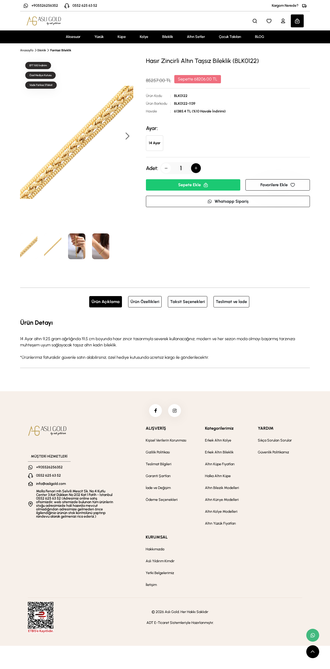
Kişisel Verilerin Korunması (166, 440)
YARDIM (266, 428)
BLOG (259, 37)
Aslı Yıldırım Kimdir (160, 561)
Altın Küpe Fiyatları (220, 464)
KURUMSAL (157, 537)
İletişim (151, 585)
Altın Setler (196, 37)
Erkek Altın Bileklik (219, 452)
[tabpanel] (165, 339)
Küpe (122, 37)
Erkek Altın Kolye (218, 440)
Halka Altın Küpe (218, 476)
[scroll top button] (312, 651)
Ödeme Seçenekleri (162, 499)
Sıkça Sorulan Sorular (275, 440)
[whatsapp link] (312, 635)
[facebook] (155, 410)
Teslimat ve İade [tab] (231, 301)
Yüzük (99, 37)
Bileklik (167, 37)
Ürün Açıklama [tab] (106, 301)
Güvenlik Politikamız (273, 452)
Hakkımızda (155, 549)
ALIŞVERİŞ (156, 428)
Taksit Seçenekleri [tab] (187, 301)
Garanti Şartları (158, 476)
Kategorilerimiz (219, 428)
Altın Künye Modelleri (222, 499)
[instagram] (174, 410)
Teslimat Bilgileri (158, 464)
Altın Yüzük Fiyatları (220, 523)
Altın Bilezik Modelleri (222, 488)
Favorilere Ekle (274, 184)
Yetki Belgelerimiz (160, 573)
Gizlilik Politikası (158, 452)
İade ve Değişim (158, 488)
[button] (127, 136)
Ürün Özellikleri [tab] (144, 301)
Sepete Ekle (189, 184)
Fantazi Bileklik (60, 50)
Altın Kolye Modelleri (221, 511)
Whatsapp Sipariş (231, 201)
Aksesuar (73, 37)
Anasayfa (26, 50)
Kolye (144, 37)
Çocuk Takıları (230, 37)
